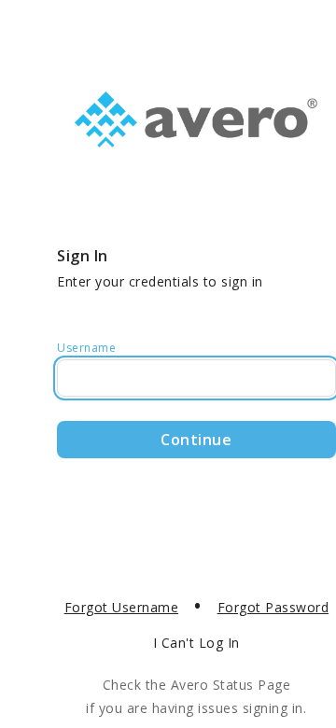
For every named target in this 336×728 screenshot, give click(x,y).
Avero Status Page (231, 684)
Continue (196, 439)
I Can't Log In (196, 642)
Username (86, 348)
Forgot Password (273, 607)
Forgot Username (121, 607)
